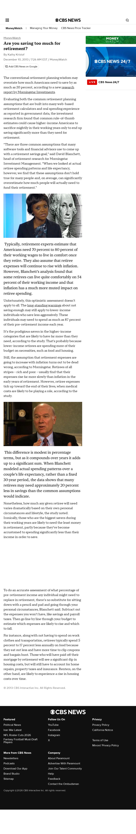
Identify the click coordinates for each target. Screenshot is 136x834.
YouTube (53, 724)
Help (51, 773)
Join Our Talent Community (65, 768)
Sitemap (9, 778)
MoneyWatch (14, 28)
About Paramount (59, 758)
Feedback (54, 778)
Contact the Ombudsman (63, 784)
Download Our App (15, 768)
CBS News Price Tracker (76, 28)
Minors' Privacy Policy (105, 745)
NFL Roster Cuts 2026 (17, 735)
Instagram (54, 735)
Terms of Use (100, 740)
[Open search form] (127, 20)
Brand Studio (11, 773)
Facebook (54, 730)
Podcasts (9, 763)
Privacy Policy (100, 724)
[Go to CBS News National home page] (68, 20)
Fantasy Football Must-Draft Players (21, 741)
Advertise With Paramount (64, 763)
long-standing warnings (44, 305)
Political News (12, 724)
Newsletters (11, 758)
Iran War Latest (13, 730)
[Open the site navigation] (26, 20)
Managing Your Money (44, 28)
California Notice (102, 730)
